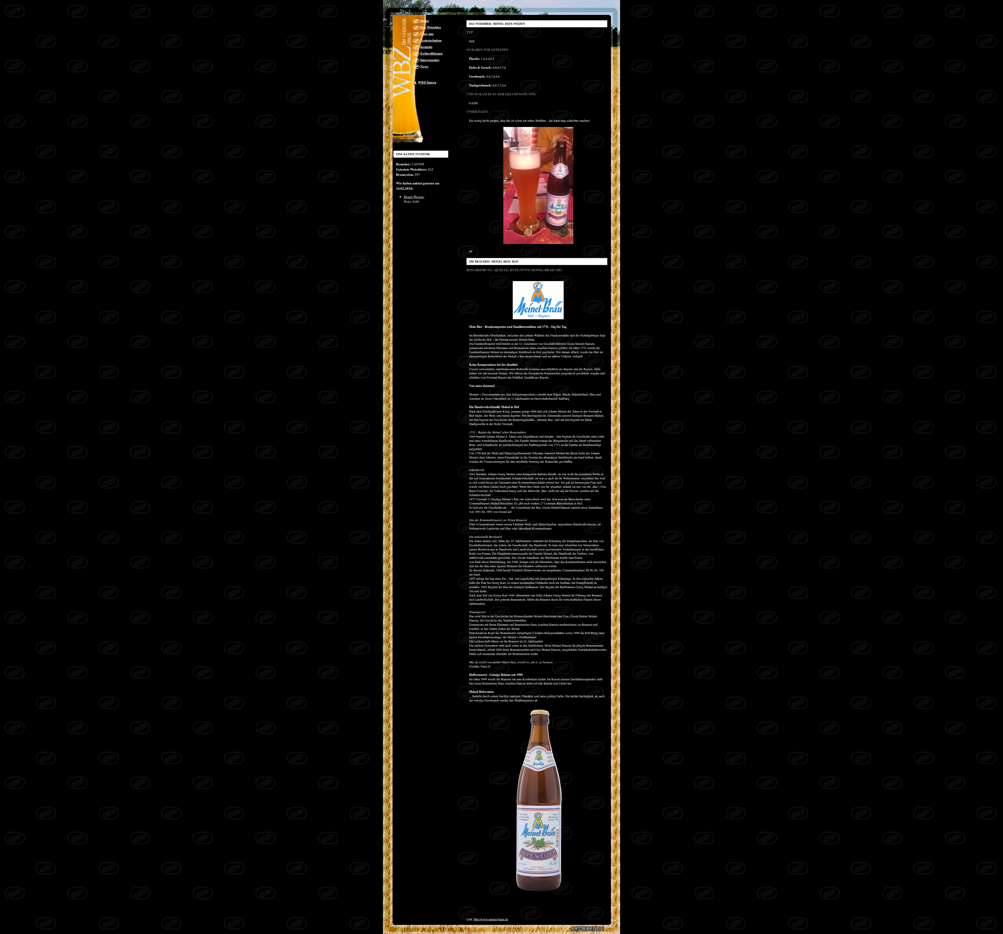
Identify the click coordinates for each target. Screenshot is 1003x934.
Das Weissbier (430, 27)
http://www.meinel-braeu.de (491, 919)
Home (424, 20)
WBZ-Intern (427, 82)
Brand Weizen (414, 196)
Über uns (427, 33)
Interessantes (429, 59)
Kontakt (426, 46)
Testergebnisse (431, 40)
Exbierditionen (431, 53)
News (424, 66)
